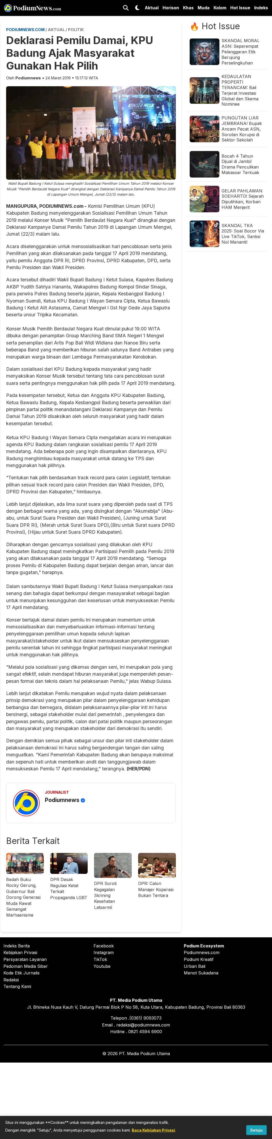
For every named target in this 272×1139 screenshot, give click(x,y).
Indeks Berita (16, 945)
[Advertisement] (136, 1100)
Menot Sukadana (201, 973)
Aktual (152, 7)
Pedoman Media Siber (25, 966)
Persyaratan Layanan (25, 959)
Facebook (104, 945)
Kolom (220, 7)
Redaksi (11, 979)
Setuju (256, 1130)
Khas (188, 7)
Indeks (261, 7)
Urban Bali (194, 966)
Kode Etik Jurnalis (21, 973)
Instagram (104, 952)
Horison (171, 7)
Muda (204, 7)
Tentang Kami (17, 986)
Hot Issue (240, 7)
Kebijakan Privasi (20, 952)
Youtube (102, 966)
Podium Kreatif (199, 959)
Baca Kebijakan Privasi (153, 1130)
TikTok (100, 959)
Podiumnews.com (201, 952)
